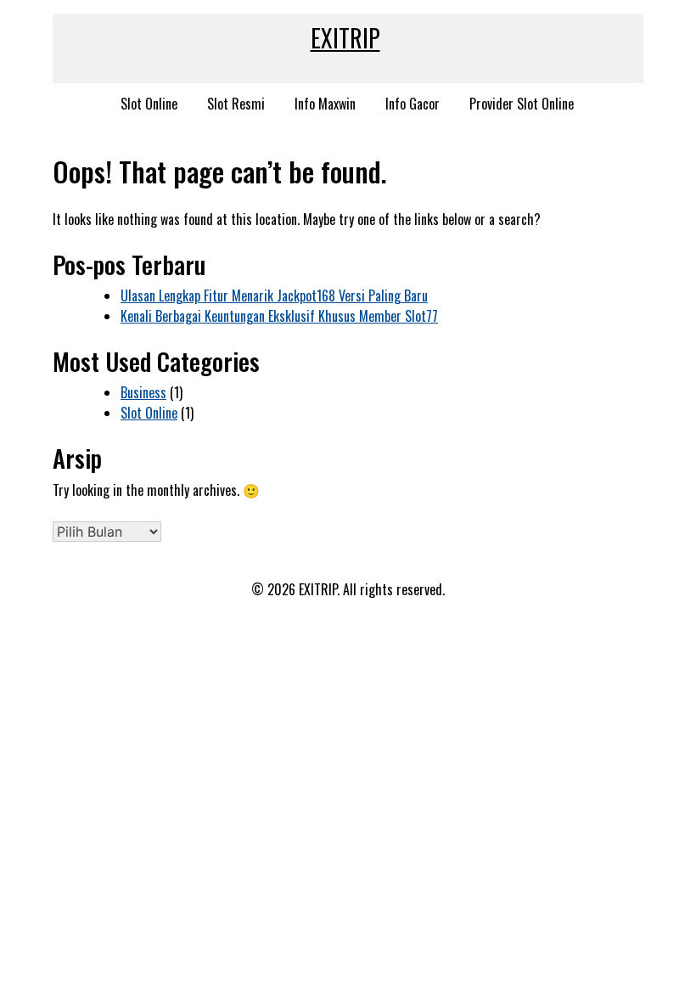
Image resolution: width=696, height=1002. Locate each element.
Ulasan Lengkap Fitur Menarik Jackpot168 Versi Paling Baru (274, 295)
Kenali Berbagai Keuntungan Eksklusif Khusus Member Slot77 (279, 316)
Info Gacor (412, 103)
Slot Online (149, 103)
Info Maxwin (325, 103)
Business (143, 392)
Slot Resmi (236, 103)
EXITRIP (345, 37)
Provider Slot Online (521, 103)
